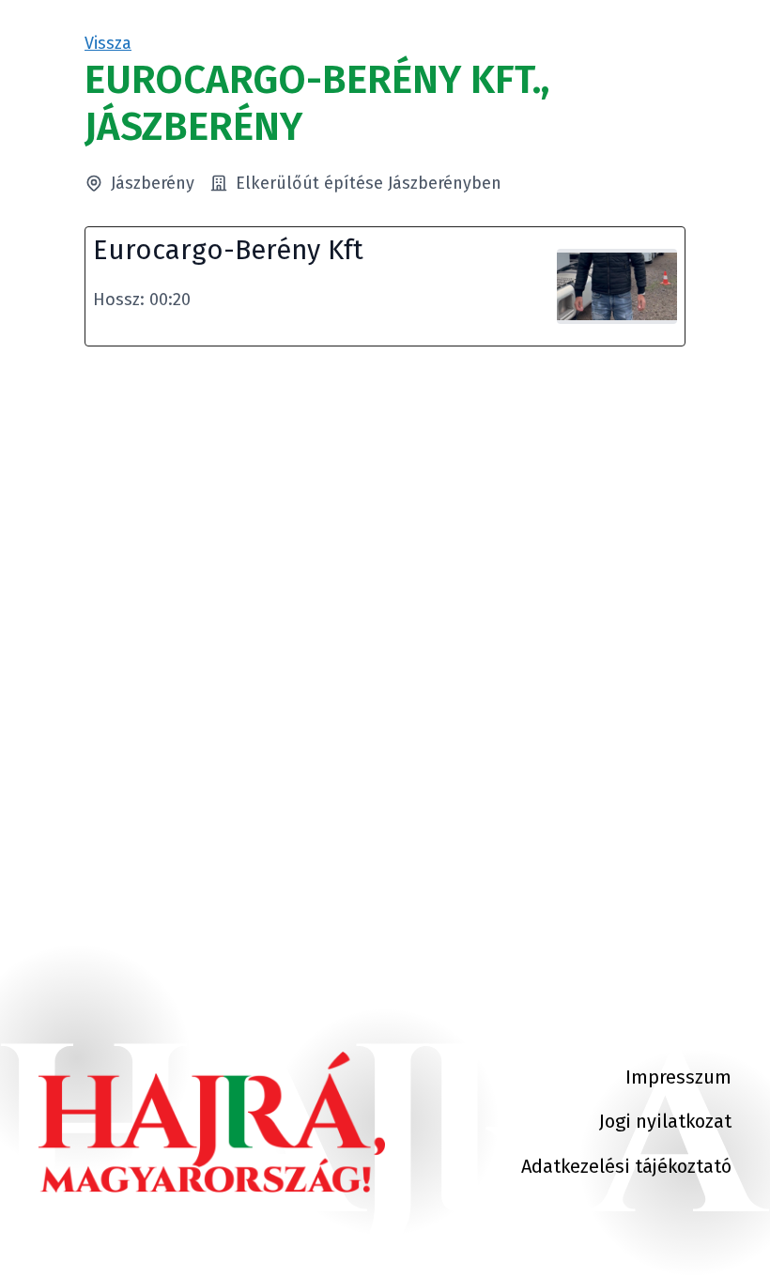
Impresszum (678, 1077)
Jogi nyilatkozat (665, 1121)
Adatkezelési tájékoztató (626, 1166)
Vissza (108, 43)
